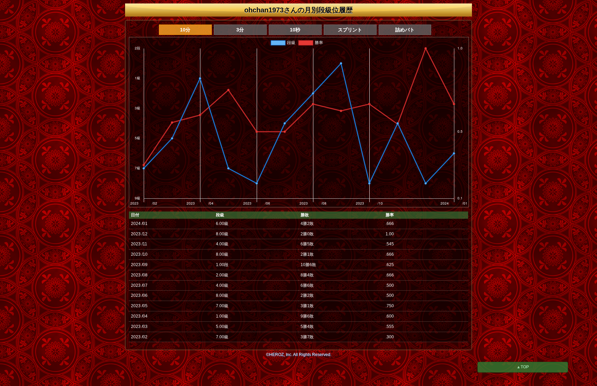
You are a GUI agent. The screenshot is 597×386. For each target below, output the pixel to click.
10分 (185, 29)
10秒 (295, 29)
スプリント (350, 29)
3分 (240, 29)
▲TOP (523, 367)
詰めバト (405, 29)
